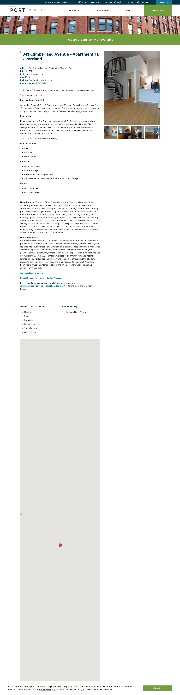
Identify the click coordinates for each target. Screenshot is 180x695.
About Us (130, 10)
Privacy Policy (45, 689)
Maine (28, 77)
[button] (60, 545)
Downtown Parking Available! (58, 2)
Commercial (103, 10)
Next (157, 89)
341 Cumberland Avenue (40, 80)
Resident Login (164, 2)
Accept (157, 688)
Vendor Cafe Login (114, 2)
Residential (74, 10)
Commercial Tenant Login (139, 2)
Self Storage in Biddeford (88, 2)
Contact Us (158, 10)
